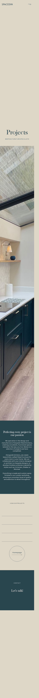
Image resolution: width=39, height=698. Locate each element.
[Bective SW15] (17, 512)
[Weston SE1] (17, 537)
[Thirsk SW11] (17, 529)
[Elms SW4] (17, 520)
